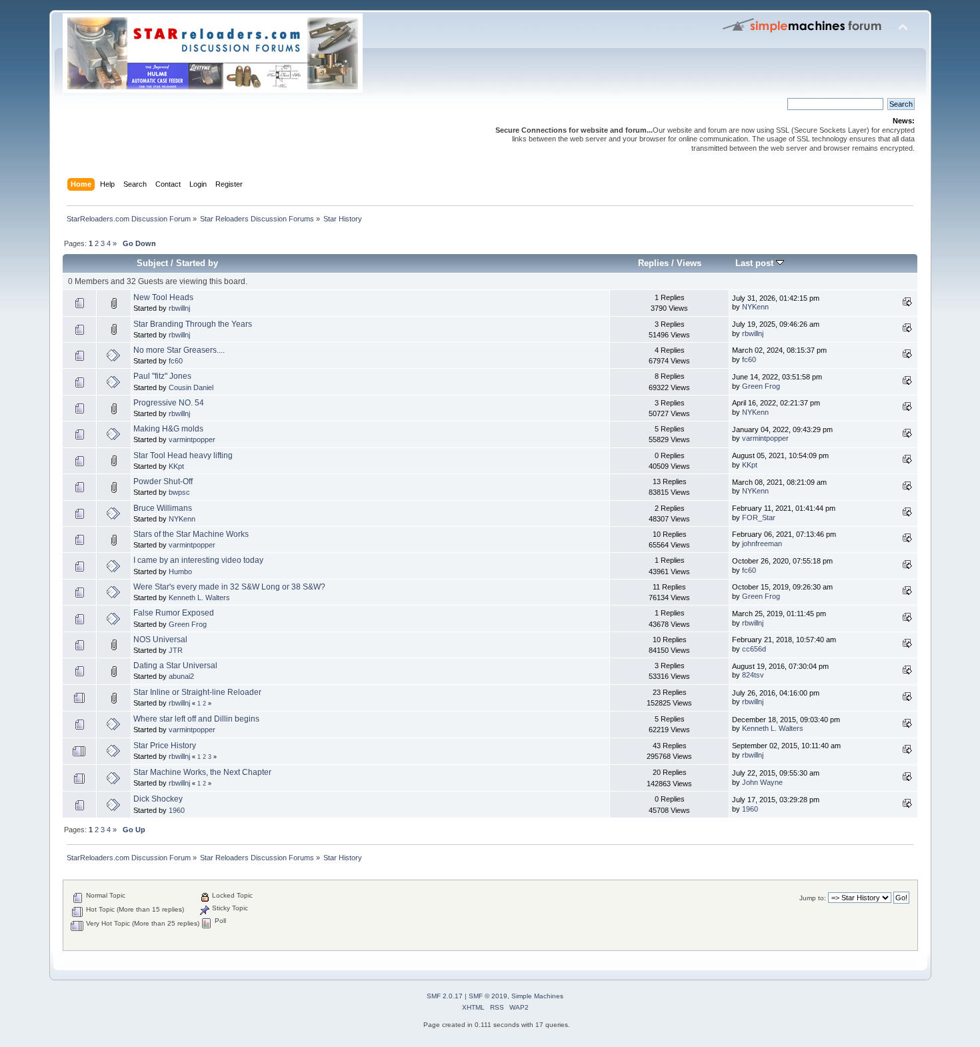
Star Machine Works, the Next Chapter (202, 772)
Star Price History (164, 745)
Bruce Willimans (162, 508)
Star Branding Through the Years (192, 324)
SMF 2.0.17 (445, 996)
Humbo (180, 572)
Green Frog (761, 386)
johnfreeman (762, 544)
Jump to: (812, 898)
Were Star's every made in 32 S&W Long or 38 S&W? (229, 587)
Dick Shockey (158, 799)
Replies (653, 263)
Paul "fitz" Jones (162, 376)
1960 (177, 810)
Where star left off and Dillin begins (196, 719)
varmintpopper (192, 439)
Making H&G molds (168, 428)
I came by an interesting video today (198, 560)
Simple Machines (537, 996)
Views (689, 263)
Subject (152, 263)
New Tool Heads (163, 297)
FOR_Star (758, 517)
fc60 (176, 361)
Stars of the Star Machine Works (191, 534)
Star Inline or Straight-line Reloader (197, 692)
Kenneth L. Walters (199, 598)
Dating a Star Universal (175, 665)
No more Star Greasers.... (179, 350)
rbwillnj (179, 308)
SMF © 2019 (488, 996)
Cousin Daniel (191, 387)
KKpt (176, 466)
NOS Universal (160, 639)
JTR (176, 650)
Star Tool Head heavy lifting (183, 455)
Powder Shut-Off (163, 481)
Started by (197, 263)
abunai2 (181, 676)
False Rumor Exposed (173, 613)
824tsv (753, 675)
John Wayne (762, 782)
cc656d (754, 649)
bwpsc (179, 492)
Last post (755, 263)
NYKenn (755, 307)
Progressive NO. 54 (168, 402)
